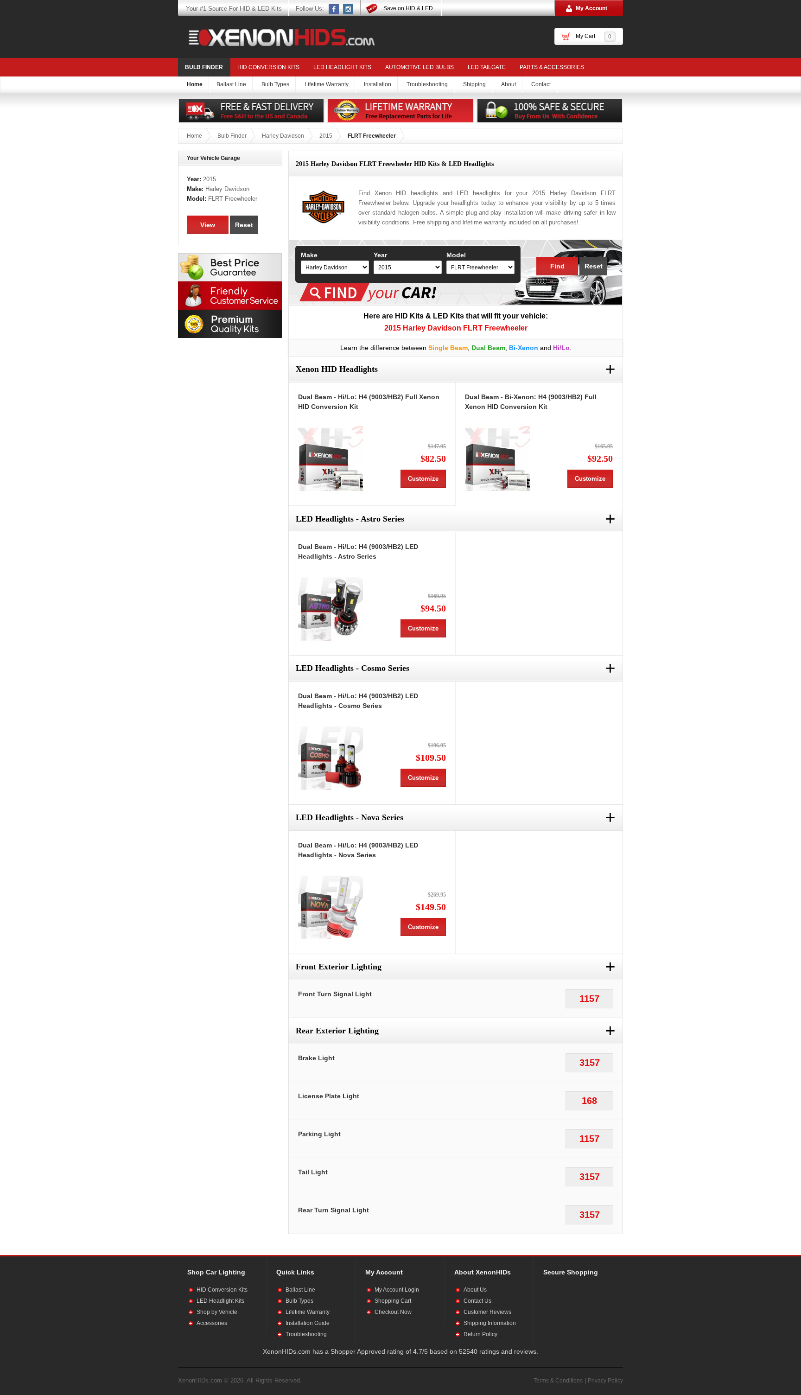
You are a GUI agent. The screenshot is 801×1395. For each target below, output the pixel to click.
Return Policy (480, 1334)
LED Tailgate (487, 67)
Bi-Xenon (523, 347)
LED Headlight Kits (342, 67)
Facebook (334, 8)
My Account (591, 8)
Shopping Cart (393, 1301)
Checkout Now (393, 1312)
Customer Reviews (487, 1312)
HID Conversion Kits (268, 67)
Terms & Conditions (558, 1380)
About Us (475, 1290)
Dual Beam (488, 347)
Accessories (212, 1323)
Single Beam (448, 347)
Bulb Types (299, 1301)
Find (557, 266)
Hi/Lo (561, 347)
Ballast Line (300, 1290)
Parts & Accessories (552, 67)
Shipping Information (490, 1323)
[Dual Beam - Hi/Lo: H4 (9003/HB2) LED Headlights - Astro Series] (330, 608)
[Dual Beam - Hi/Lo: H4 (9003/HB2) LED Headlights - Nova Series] (330, 906)
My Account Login (397, 1290)
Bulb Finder (204, 67)
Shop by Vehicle (217, 1312)
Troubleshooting (306, 1334)
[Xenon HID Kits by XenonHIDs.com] (277, 37)
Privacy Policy (605, 1380)
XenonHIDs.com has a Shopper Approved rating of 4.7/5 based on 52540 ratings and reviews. (400, 1351)
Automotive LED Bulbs (419, 67)
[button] (573, 1311)
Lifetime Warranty (308, 1312)
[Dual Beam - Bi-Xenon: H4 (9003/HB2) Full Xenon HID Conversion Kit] (497, 458)
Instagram (348, 8)
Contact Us (477, 1301)
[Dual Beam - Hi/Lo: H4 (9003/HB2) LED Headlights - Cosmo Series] (330, 757)
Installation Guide (308, 1323)
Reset (594, 266)
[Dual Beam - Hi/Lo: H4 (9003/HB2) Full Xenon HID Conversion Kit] (330, 458)
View (207, 225)
